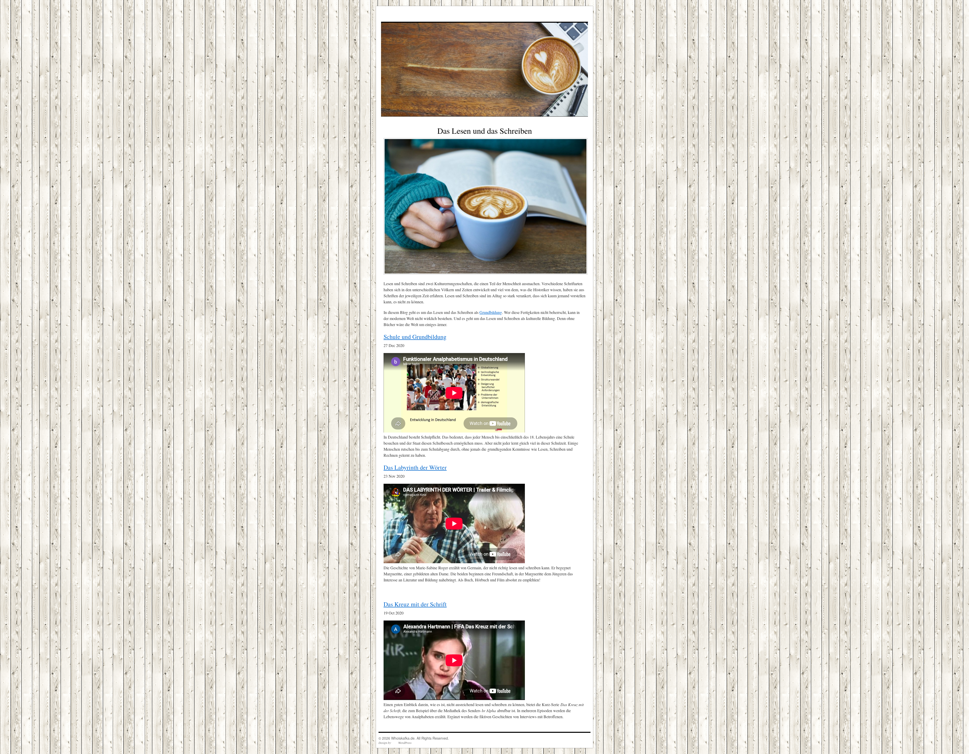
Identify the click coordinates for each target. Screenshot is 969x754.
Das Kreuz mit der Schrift (415, 604)
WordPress (405, 743)
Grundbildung (490, 312)
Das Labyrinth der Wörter (415, 467)
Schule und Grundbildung (415, 337)
